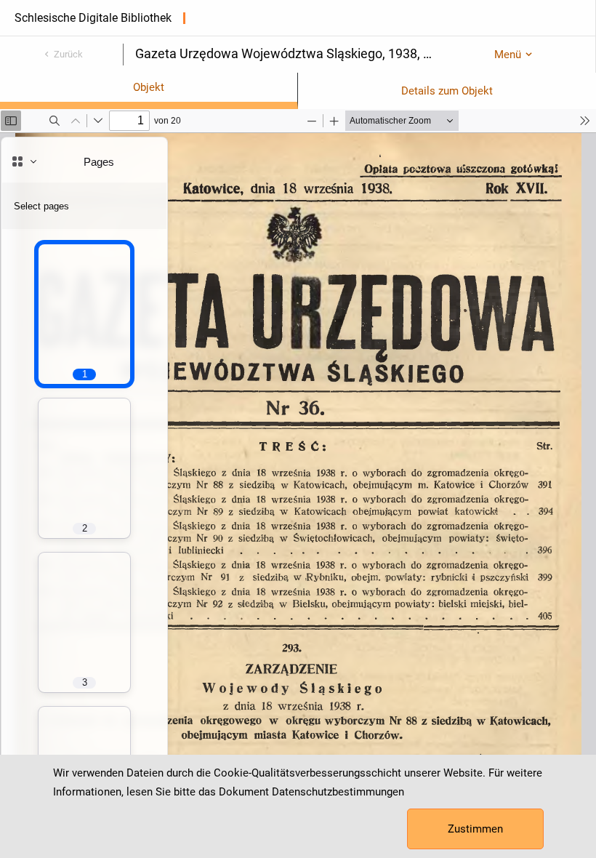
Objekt (148, 87)
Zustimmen (475, 828)
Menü (507, 54)
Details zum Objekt (447, 90)
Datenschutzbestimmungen (338, 791)
